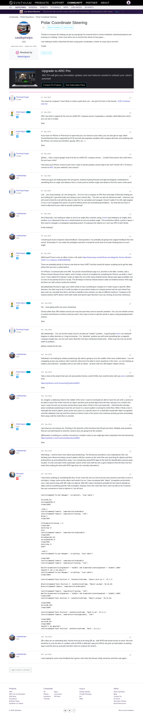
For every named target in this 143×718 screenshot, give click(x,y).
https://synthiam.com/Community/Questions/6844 (60, 383)
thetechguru (23, 56)
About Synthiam (119, 692)
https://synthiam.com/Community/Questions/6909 (60, 438)
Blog (115, 694)
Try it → (117, 11)
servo (105, 218)
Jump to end (67, 27)
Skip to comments (54, 27)
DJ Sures (117, 699)
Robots (44, 7)
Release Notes (14, 701)
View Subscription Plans (75, 85)
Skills (81, 699)
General (33, 7)
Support (82, 689)
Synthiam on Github (16, 703)
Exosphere (13, 699)
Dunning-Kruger (22, 97)
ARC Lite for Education (17, 694)
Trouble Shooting (85, 694)
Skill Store (12, 696)
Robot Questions (27, 17)
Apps (65, 7)
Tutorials (55, 7)
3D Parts (89, 7)
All (10, 7)
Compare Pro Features (52, 85)
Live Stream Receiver (32, 11)
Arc (80, 696)
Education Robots (120, 701)
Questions (20, 7)
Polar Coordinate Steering (46, 17)
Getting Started (84, 692)
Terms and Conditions (126, 710)
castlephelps (21, 176)
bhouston (20, 474)
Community (13, 17)
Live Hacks (76, 7)
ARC (51, 167)
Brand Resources (120, 703)
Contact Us (118, 696)
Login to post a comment (20, 670)
